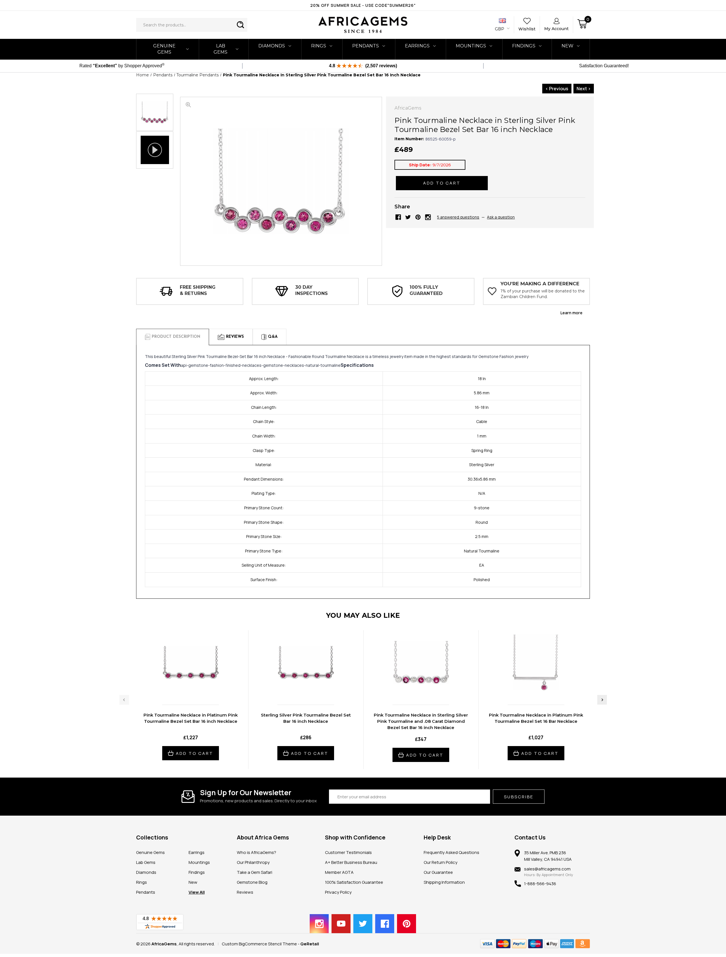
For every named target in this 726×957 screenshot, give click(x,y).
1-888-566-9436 (540, 884)
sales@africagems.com (547, 869)
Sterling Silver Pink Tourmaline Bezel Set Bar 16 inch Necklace (306, 718)
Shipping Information (444, 882)
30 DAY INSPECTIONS (311, 290)
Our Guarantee (438, 872)
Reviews (245, 892)
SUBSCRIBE (518, 797)
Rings (318, 46)
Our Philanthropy (253, 862)
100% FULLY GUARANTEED (426, 290)
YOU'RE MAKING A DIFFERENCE (540, 283)
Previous (124, 700)
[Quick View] (184, 688)
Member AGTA (339, 872)
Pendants (365, 46)
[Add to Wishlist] (196, 688)
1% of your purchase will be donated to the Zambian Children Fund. (543, 293)
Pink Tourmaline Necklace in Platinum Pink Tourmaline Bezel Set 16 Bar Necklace (536, 718)
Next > (584, 88)
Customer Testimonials (348, 852)
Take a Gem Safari (254, 872)
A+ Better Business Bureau (351, 862)
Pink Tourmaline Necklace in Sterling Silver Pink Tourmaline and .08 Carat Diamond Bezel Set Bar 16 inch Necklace (421, 721)
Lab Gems (220, 49)
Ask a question (501, 217)
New (193, 882)
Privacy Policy (338, 892)
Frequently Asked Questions (451, 852)
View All (197, 892)
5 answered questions (458, 217)
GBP (500, 29)
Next (602, 700)
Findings (523, 46)
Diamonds (271, 46)
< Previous (556, 88)
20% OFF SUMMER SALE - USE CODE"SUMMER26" (363, 5)
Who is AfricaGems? (256, 852)
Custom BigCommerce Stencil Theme (259, 944)
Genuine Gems (164, 49)
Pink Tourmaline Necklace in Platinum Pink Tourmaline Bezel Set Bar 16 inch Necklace (190, 718)
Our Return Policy (440, 862)
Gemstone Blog (252, 882)
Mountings (471, 46)
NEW (567, 46)
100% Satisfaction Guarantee (354, 882)
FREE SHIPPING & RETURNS (198, 290)
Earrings (417, 46)
